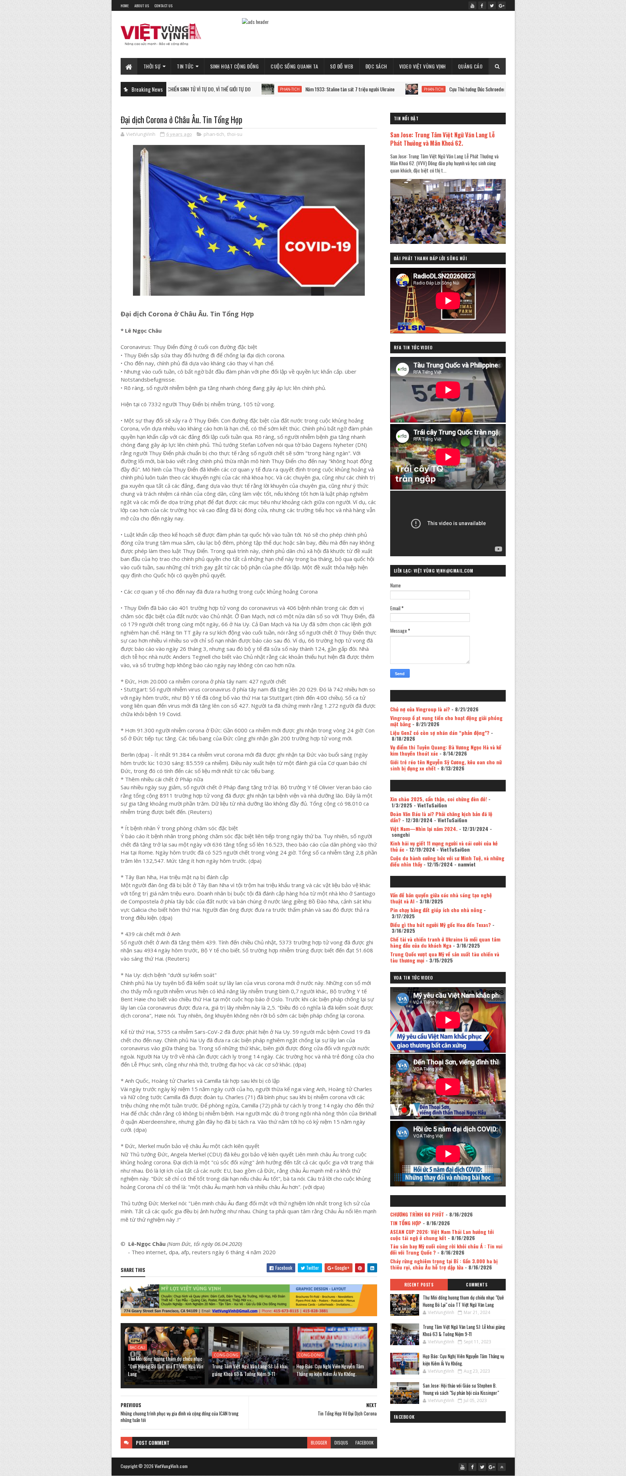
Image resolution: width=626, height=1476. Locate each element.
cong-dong (226, 1354)
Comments (476, 1285)
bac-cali (137, 1347)
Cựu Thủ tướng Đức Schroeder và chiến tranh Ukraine (441, 89)
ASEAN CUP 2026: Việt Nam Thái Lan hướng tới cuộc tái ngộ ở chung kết (442, 1235)
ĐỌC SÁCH (376, 66)
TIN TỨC (185, 66)
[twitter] (492, 5)
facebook (364, 1442)
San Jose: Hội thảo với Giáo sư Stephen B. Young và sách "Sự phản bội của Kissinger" (461, 1389)
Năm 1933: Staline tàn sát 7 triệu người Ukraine (293, 89)
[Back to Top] (502, 1467)
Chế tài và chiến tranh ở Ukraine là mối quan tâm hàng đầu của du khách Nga (445, 942)
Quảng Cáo (470, 66)
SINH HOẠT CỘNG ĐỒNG (234, 66)
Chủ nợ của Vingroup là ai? (420, 709)
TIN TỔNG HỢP (405, 1223)
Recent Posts (418, 1285)
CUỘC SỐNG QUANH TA (294, 66)
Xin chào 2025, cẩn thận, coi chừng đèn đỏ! (438, 799)
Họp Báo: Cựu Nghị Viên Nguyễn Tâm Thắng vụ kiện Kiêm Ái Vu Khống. (330, 1369)
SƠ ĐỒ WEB (342, 66)
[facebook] (482, 5)
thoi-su (234, 134)
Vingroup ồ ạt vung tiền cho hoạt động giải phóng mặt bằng (446, 721)
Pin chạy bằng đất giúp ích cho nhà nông (436, 910)
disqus (341, 1442)
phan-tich (233, 89)
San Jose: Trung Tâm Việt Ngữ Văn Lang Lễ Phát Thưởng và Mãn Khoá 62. (442, 138)
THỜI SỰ (152, 66)
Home (125, 5)
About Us (141, 5)
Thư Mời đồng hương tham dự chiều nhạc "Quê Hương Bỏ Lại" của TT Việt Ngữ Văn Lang (165, 1366)
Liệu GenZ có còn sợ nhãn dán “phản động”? (439, 732)
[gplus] (502, 5)
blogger (319, 1442)
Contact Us (163, 5)
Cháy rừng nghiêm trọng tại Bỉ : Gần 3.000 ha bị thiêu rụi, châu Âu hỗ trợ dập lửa (444, 1264)
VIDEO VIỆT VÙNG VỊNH (422, 66)
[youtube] (472, 5)
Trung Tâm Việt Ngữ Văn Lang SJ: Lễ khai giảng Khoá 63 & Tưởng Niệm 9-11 (249, 1369)
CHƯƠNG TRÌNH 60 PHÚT (417, 1214)
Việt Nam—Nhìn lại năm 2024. (424, 828)
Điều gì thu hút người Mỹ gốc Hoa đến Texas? (440, 924)
